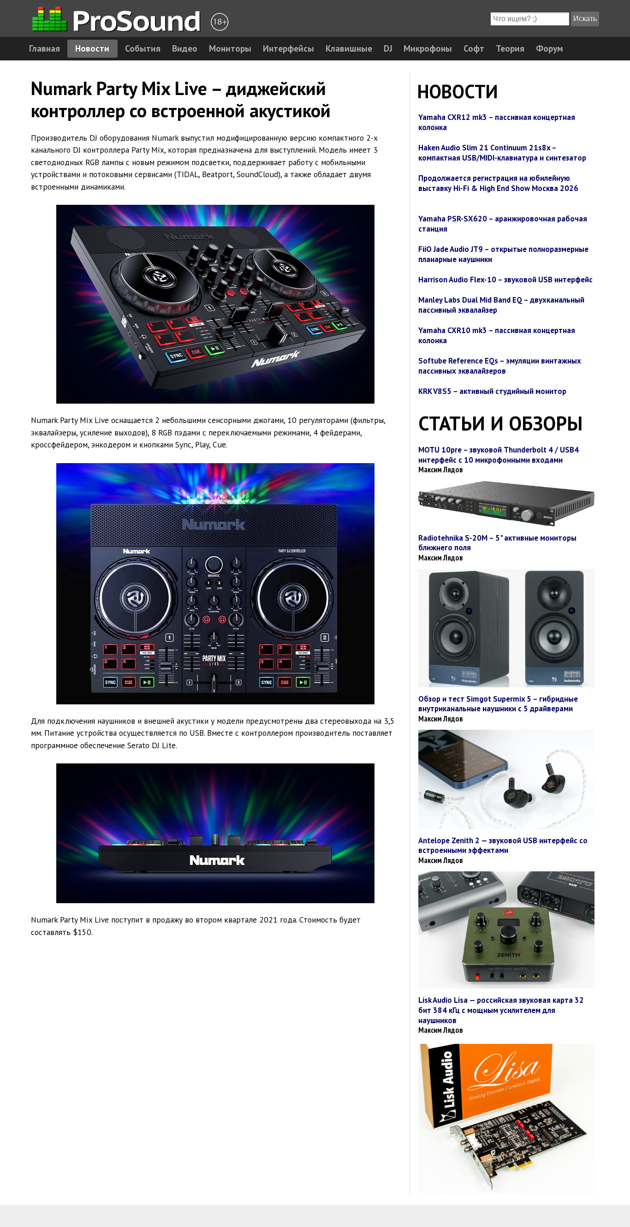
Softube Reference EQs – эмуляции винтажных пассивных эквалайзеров (499, 366)
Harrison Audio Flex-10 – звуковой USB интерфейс (505, 279)
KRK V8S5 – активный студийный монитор (492, 391)
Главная (44, 48)
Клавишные (349, 48)
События (142, 48)
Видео (184, 48)
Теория (510, 48)
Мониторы (230, 48)
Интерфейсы (288, 48)
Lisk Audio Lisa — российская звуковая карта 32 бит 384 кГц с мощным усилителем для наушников (501, 1010)
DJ (388, 48)
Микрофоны (428, 48)
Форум (549, 48)
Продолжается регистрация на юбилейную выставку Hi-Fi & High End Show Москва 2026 (498, 183)
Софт (474, 48)
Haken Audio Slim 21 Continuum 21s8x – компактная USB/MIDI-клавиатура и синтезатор (502, 153)
